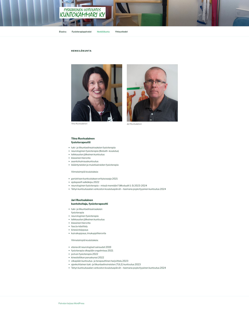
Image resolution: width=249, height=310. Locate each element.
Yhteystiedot (121, 31)
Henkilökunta (103, 31)
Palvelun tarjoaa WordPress (71, 303)
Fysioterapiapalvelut (82, 31)
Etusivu (62, 31)
